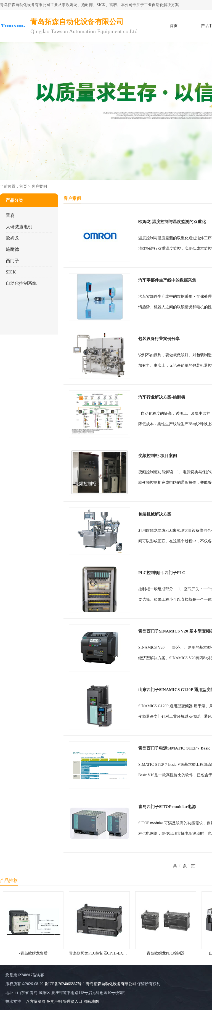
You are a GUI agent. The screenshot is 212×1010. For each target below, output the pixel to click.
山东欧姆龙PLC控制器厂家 (166, 953)
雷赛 (10, 215)
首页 (173, 26)
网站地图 (91, 1002)
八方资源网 (35, 1002)
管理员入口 (72, 1002)
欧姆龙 (12, 238)
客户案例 (39, 186)
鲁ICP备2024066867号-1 (64, 984)
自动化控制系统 (21, 283)
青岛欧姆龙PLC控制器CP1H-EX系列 (34, 953)
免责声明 (54, 1002)
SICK (11, 272)
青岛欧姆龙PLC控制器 (99, 953)
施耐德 (12, 249)
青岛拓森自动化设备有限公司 (111, 984)
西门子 (12, 260)
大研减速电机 (19, 226)
